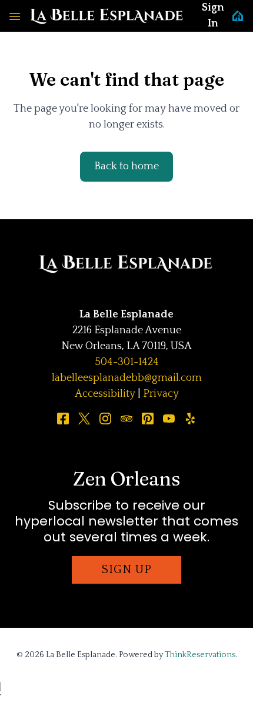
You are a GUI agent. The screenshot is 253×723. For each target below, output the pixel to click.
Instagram (105, 418)
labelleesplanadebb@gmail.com (127, 378)
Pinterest (148, 418)
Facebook (63, 418)
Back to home (126, 166)
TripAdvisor (126, 418)
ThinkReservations (200, 655)
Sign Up (127, 569)
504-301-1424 (127, 362)
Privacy (161, 394)
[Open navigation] (14, 16)
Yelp (190, 418)
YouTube (169, 418)
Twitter (84, 418)
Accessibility (105, 394)
